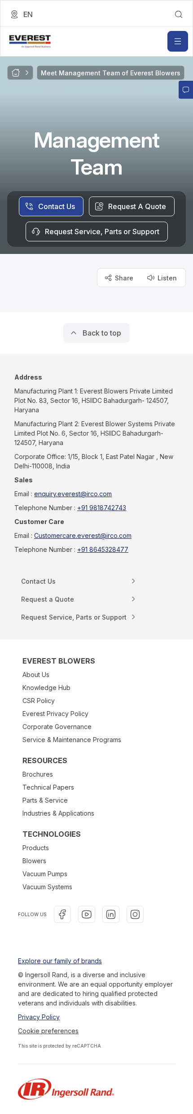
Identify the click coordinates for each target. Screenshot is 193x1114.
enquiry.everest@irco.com (73, 494)
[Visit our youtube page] (86, 914)
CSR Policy (38, 700)
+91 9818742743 (101, 507)
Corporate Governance (57, 726)
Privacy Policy (39, 1017)
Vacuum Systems (47, 887)
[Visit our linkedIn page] (110, 914)
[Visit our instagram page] (135, 914)
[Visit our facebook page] (62, 914)
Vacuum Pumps (44, 874)
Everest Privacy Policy (55, 713)
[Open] (177, 41)
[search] (178, 14)
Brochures (37, 774)
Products (35, 848)
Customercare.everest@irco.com (83, 535)
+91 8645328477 (102, 549)
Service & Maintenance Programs (71, 739)
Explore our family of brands (60, 961)
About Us (35, 674)
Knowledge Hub (46, 687)
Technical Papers (48, 787)
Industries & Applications (58, 813)
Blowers (34, 861)
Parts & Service (45, 800)
